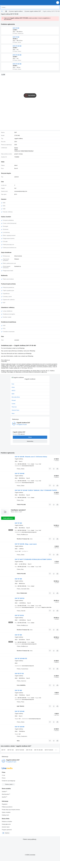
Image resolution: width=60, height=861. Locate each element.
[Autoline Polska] (10, 2)
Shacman (14, 407)
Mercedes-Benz (16, 397)
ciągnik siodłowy (18, 138)
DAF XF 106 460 (17, 46)
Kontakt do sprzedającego (8, 780)
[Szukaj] (57, 7)
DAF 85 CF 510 (19, 673)
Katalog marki (5, 815)
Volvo (13, 413)
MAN (13, 393)
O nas (3, 775)
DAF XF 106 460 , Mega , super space (26, 544)
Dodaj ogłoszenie (8, 518)
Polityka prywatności (7, 807)
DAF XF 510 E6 (19, 615)
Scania (13, 403)
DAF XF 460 (16, 28)
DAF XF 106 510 (19, 598)
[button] (57, 2)
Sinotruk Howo (15, 410)
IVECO (13, 390)
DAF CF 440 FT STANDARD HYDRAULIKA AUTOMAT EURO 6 (33, 559)
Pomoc (4, 778)
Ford (13, 384)
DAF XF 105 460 (17, 55)
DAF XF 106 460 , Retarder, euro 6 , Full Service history (31, 456)
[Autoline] (6, 11)
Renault (14, 400)
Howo (13, 387)
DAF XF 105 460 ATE (21, 658)
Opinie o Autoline (6, 812)
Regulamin (4, 804)
